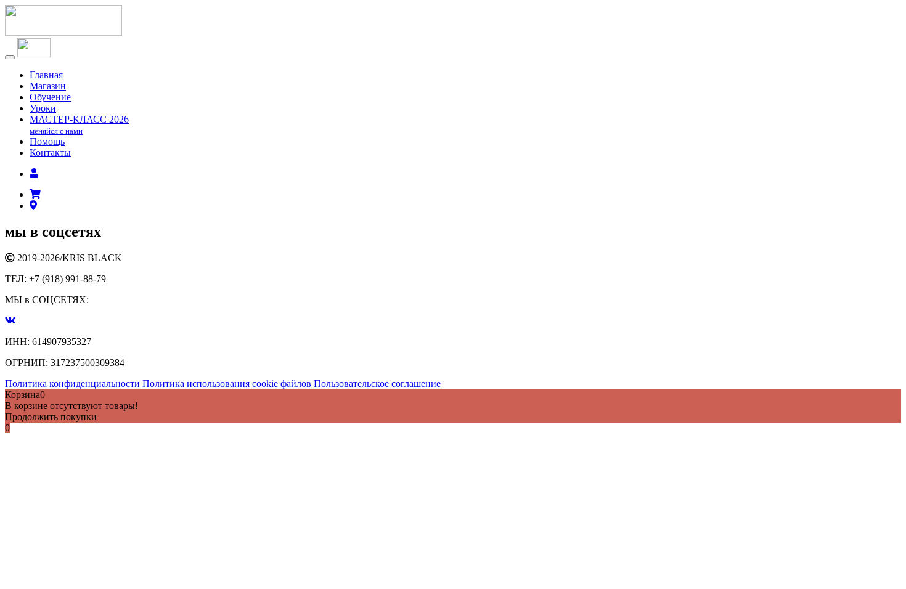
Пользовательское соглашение (377, 383)
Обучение (50, 97)
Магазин (48, 86)
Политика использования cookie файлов (226, 383)
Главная (46, 75)
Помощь (47, 141)
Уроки (43, 108)
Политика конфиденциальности (72, 383)
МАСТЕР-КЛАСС (79, 125)
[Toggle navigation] (10, 57)
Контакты (50, 152)
